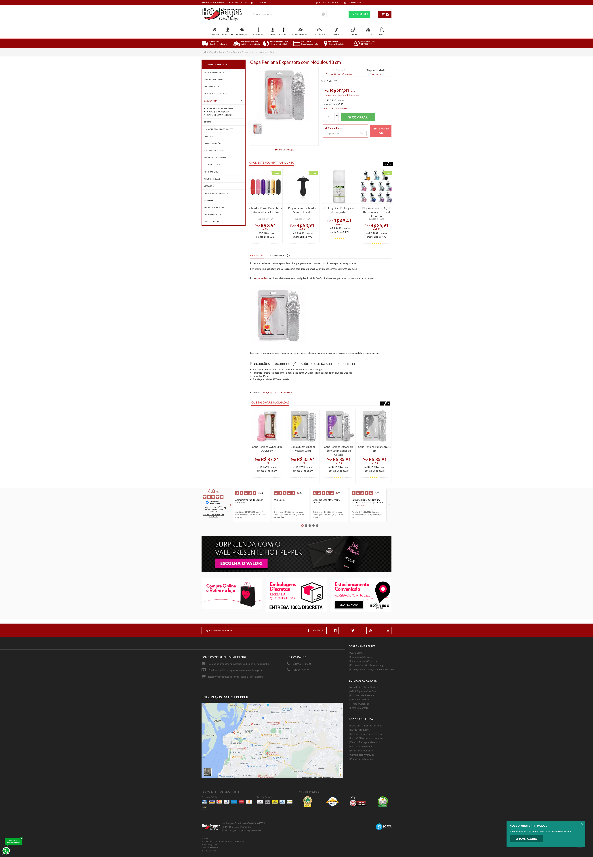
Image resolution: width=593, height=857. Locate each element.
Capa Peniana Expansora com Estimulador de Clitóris (338, 450)
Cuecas (207, 122)
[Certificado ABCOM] (307, 801)
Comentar (347, 74)
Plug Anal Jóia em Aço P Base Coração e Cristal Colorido (376, 211)
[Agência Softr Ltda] (383, 826)
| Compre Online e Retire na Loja (365, 733)
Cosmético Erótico (213, 143)
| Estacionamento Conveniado (364, 661)
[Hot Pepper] (224, 14)
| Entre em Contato (358, 707)
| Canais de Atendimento (361, 746)
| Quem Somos (356, 652)
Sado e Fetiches (211, 221)
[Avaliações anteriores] (230, 505)
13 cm (264, 392)
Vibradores (258, 34)
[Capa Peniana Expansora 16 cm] (374, 425)
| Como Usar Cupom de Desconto (365, 725)
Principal (214, 34)
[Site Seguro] (382, 801)
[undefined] (225, 507)
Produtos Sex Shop (213, 79)
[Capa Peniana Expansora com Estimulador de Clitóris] (338, 425)
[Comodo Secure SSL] (357, 801)
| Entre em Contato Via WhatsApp (366, 665)
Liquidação (242, 34)
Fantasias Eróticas (213, 150)
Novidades (227, 34)
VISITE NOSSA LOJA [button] (380, 131)
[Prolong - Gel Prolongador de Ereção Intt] (339, 186)
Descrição (257, 255)
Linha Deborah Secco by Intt (218, 129)
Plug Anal (283, 34)
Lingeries (352, 34)
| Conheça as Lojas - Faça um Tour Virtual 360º (372, 669)
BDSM (381, 34)
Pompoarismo (211, 172)
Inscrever (317, 630)
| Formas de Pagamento (361, 750)
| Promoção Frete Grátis (361, 758)
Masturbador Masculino (216, 193)
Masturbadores (300, 34)
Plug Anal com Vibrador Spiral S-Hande (302, 210)
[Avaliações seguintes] (389, 505)
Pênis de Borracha (213, 214)
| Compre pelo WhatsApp (361, 754)
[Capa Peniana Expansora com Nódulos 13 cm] (259, 128)
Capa (270, 392)
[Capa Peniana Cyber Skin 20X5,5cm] (267, 425)
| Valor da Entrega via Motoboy (365, 742)
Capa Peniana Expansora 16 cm (374, 448)
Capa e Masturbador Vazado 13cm (303, 448)
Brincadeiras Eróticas (215, 94)
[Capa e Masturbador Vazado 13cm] (303, 425)
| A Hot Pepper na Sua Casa (362, 691)
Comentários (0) (279, 255)
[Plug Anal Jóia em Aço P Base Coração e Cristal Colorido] (376, 186)
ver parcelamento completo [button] (336, 108)
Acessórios (319, 34)
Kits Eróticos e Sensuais (215, 157)
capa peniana (262, 278)
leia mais (361, 505)
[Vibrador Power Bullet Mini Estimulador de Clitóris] (265, 186)
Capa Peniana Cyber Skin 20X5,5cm (267, 448)
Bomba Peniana (211, 86)
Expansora (286, 392)
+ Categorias (368, 34)
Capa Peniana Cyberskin (220, 108)
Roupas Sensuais (212, 179)
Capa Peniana (216, 52)
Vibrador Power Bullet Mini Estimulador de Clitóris (265, 210)
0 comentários (333, 74)
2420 (277, 392)
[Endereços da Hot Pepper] (272, 740)
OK (361, 133)
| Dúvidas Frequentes (360, 729)
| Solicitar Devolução (359, 699)
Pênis (272, 34)
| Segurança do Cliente (360, 656)
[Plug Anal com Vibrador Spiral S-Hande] (302, 186)
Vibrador (209, 186)
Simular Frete (334, 128)
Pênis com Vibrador (214, 207)
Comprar (359, 117)
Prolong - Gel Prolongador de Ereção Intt (339, 210)
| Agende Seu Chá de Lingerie (363, 687)
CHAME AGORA (526, 839)
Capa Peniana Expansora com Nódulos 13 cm (250, 52)
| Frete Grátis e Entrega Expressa (366, 738)
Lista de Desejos (285, 149)
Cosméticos (337, 34)
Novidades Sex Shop (214, 72)
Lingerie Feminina (213, 165)
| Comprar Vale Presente (361, 695)
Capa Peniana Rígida (218, 111)
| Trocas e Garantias (359, 703)
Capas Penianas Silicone (220, 115)
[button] (386, 164)
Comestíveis (210, 136)
